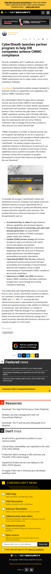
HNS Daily (11, 494)
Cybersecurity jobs (15, 525)
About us (30, 564)
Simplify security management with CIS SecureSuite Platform (20, 416)
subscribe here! (33, 7)
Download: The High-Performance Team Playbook (25, 409)
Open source (12, 535)
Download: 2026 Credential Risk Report (18, 389)
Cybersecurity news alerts (19, 516)
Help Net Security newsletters (18, 2)
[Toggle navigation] (48, 13)
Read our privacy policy (18, 564)
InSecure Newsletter (16, 508)
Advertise (38, 564)
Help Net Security (35, 560)
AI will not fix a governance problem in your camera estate (22, 368)
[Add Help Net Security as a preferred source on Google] (47, 39)
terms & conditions (36, 549)
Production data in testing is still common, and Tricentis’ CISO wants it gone (23, 455)
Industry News (13, 33)
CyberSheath (7, 88)
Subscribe (43, 544)
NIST (13, 299)
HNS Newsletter (14, 501)
